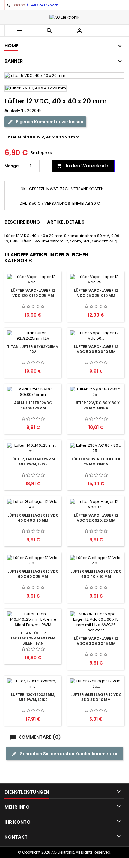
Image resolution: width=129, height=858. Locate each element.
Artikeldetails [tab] (66, 222)
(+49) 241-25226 (42, 4)
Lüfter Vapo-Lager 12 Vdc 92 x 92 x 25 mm (96, 518)
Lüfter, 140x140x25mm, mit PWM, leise (33, 462)
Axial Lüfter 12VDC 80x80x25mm (33, 405)
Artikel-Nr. (15, 110)
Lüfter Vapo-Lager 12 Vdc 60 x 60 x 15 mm (96, 641)
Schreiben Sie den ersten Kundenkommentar (68, 754)
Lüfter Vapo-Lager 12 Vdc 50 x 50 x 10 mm (96, 349)
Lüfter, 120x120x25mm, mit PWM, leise (33, 697)
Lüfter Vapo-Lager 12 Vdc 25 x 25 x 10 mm (96, 293)
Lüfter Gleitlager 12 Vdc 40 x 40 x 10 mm (96, 574)
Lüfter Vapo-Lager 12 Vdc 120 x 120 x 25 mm (33, 293)
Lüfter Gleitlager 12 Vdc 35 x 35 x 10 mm (96, 697)
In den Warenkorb (82, 165)
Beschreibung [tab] (22, 222)
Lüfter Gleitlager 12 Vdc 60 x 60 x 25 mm (33, 574)
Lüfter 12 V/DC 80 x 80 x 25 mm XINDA (96, 405)
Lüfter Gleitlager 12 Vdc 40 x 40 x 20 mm (33, 518)
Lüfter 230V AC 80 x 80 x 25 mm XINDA (96, 462)
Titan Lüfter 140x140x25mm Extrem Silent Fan (33, 638)
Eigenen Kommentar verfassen (49, 122)
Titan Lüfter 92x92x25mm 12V (33, 349)
